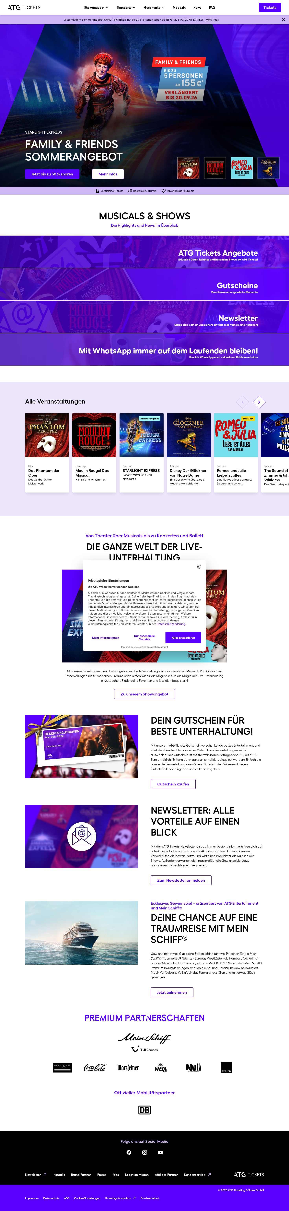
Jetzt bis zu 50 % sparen (52, 174)
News (197, 7)
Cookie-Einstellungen (87, 1198)
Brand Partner (81, 1174)
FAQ (212, 7)
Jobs (116, 1174)
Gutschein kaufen (173, 784)
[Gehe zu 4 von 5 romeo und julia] (242, 168)
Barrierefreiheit (150, 1198)
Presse (101, 1174)
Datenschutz (51, 1198)
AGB (66, 1198)
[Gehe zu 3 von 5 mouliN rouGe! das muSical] (215, 168)
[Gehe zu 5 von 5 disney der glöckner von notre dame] (269, 168)
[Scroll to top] (278, 1200)
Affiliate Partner (166, 1174)
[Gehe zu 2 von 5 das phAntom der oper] (188, 168)
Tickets (269, 7)
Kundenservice (194, 1174)
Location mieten (137, 1174)
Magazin (179, 7)
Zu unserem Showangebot (144, 694)
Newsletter (33, 1174)
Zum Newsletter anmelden (181, 880)
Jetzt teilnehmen (172, 992)
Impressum (32, 1198)
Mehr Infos (212, 19)
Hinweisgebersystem (118, 1198)
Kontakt (59, 1174)
